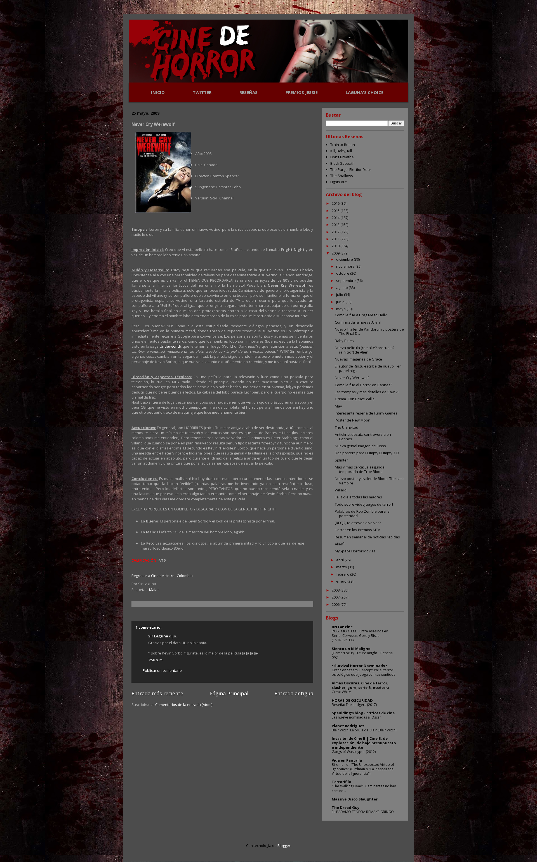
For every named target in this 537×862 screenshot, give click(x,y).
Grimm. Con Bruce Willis (355, 398)
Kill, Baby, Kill (341, 150)
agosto (342, 287)
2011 (336, 238)
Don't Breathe (342, 156)
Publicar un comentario (162, 670)
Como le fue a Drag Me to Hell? (361, 314)
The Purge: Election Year (350, 169)
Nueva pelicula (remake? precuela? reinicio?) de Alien (364, 350)
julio (340, 294)
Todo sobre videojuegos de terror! (364, 504)
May (338, 406)
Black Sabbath (342, 163)
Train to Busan (342, 144)
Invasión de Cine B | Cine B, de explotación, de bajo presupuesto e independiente (364, 743)
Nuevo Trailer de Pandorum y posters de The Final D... (369, 331)
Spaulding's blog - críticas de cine (363, 712)
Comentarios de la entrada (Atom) (183, 704)
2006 (336, 604)
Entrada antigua (293, 693)
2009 (336, 253)
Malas (154, 589)
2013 (336, 224)
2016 (336, 203)
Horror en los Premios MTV (357, 529)
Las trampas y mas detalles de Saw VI (367, 391)
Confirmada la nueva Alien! (358, 322)
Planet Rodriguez (348, 725)
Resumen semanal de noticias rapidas (367, 537)
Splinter (341, 460)
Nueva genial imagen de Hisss (360, 445)
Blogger (283, 845)
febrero (343, 574)
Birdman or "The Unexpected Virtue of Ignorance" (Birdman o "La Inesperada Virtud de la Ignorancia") (363, 769)
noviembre (345, 266)
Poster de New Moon (352, 420)
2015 (336, 210)
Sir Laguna (158, 636)
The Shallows (341, 175)
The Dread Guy (345, 807)
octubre (343, 273)
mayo (341, 308)
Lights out (338, 181)
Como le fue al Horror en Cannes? (363, 384)
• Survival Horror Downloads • (359, 665)
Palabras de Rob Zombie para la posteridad (362, 513)
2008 (336, 590)
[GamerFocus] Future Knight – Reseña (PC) (362, 655)
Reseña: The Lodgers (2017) (354, 704)
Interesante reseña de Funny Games (366, 413)
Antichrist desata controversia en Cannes (363, 436)
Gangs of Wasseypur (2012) (354, 751)
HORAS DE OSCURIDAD (352, 700)
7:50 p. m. (155, 659)
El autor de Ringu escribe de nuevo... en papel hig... (368, 368)
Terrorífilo (341, 781)
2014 (336, 217)
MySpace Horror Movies (355, 551)
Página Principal (228, 693)
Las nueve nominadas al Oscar (356, 717)
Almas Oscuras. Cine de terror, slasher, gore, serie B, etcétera (360, 685)
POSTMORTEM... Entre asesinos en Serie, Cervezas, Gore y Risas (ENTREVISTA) (360, 635)
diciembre (345, 259)
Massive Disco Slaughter (355, 799)
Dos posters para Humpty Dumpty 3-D (367, 452)
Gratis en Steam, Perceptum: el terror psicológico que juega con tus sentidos (363, 672)
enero (341, 581)
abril (340, 559)
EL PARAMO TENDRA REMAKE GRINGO (363, 811)
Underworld (170, 346)
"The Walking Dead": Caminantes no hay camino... (364, 788)
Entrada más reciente (157, 693)
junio (340, 301)
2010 (336, 245)
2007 (336, 597)
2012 (336, 231)
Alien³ (339, 544)
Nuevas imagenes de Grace (358, 359)
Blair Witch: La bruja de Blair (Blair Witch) (364, 730)
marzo (342, 566)
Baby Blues (344, 340)
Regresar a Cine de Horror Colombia (162, 575)
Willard (341, 490)
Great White (341, 691)
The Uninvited (346, 427)
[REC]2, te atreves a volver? (358, 522)
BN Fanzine (342, 626)
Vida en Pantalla (347, 760)
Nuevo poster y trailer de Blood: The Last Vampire (369, 481)
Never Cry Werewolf (352, 377)
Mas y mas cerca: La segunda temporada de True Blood (360, 469)
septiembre (346, 280)
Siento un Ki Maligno (351, 648)
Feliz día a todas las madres (358, 497)
